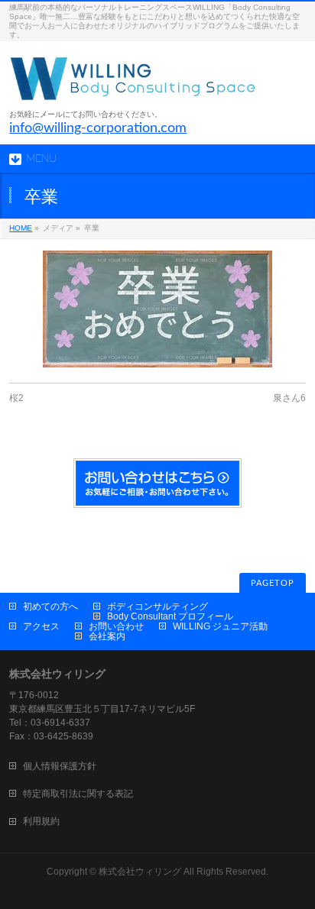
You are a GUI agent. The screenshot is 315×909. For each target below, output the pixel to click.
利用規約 (41, 821)
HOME (20, 228)
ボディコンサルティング (157, 606)
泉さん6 (289, 398)
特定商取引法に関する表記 (78, 793)
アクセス (41, 626)
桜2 (16, 398)
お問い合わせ (116, 626)
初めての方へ (50, 606)
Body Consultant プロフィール (170, 616)
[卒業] (157, 309)
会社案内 (107, 636)
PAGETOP (272, 583)
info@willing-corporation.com (98, 128)
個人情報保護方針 (59, 766)
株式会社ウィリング (140, 871)
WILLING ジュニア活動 (220, 626)
